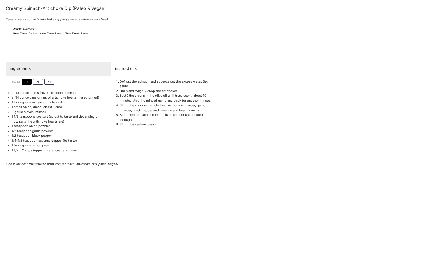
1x (26, 81)
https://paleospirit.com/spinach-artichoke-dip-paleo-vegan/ (72, 164)
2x (38, 81)
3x (49, 81)
